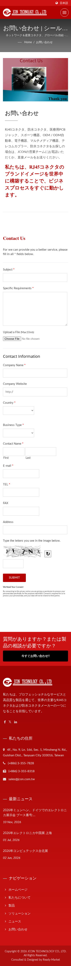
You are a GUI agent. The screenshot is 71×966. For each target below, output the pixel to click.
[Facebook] (5, 722)
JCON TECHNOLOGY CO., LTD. (47, 951)
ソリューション (19, 913)
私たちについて (19, 897)
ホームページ (17, 889)
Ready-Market (51, 959)
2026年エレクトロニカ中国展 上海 (27, 833)
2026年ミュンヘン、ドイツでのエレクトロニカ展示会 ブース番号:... (35, 812)
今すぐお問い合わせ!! (35, 656)
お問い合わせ (44, 42)
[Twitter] (9, 722)
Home (28, 42)
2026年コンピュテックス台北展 (25, 851)
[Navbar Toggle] (64, 12)
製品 (11, 905)
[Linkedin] (15, 722)
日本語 (64, 3)
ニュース (14, 921)
